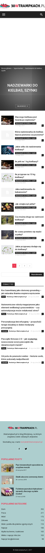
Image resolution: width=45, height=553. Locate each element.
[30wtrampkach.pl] (22, 5)
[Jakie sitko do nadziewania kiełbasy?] (7, 149)
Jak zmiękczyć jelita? (25, 204)
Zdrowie (4, 331)
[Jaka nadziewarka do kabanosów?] (7, 192)
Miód (3, 516)
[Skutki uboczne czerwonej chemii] (7, 480)
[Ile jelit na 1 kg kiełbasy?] (7, 164)
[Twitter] (25, 448)
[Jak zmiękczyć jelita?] (7, 207)
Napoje (4, 528)
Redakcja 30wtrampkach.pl (17, 297)
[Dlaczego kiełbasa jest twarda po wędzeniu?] (7, 120)
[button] (41, 14)
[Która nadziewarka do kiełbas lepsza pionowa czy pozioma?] (7, 135)
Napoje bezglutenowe (10, 539)
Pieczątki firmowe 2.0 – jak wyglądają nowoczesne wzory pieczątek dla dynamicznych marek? (19, 342)
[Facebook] (19, 448)
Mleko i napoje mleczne (10, 535)
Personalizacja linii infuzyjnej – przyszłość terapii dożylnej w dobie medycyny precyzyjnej (21, 324)
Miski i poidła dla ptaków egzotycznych (17, 524)
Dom (3, 297)
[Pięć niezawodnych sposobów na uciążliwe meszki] (7, 468)
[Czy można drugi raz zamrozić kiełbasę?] (7, 220)
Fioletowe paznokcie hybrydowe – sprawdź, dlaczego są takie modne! (30, 491)
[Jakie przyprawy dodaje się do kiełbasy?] (7, 249)
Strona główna (6, 68)
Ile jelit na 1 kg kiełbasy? (26, 161)
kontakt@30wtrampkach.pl (31, 442)
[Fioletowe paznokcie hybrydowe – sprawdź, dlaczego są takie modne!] (7, 492)
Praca (4, 314)
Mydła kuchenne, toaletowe (12, 531)
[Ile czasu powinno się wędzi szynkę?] (7, 234)
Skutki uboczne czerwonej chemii (29, 477)
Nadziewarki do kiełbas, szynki (26, 123)
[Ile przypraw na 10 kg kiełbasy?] (7, 177)
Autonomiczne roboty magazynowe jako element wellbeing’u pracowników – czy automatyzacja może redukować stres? (20, 307)
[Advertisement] (22, 41)
